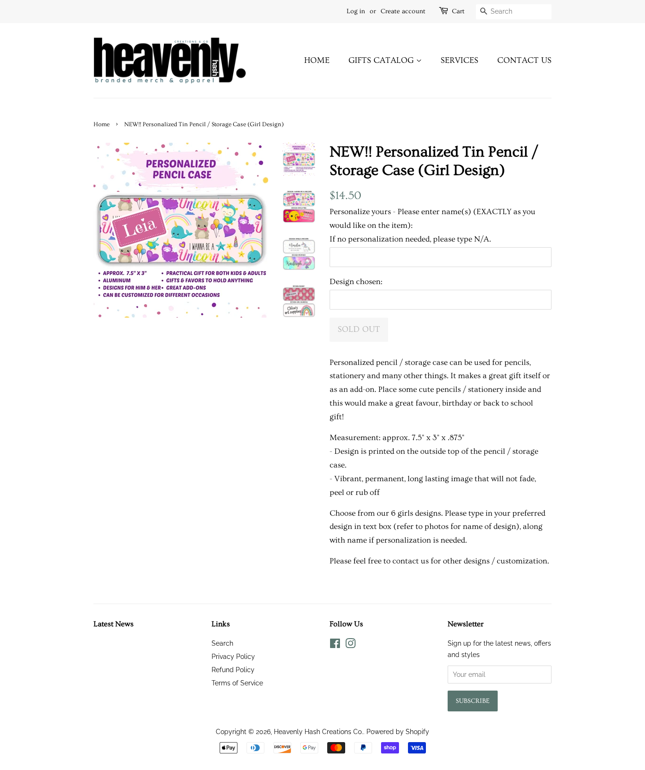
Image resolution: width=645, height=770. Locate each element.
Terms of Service (237, 683)
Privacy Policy (233, 656)
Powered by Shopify (397, 731)
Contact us (524, 60)
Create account (403, 11)
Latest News (113, 624)
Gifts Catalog (382, 60)
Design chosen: (356, 281)
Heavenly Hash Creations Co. (318, 731)
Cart (458, 11)
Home (317, 60)
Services (459, 60)
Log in (356, 11)
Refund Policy (233, 670)
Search (222, 643)
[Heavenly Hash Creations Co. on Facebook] (335, 645)
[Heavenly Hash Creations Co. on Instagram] (350, 645)
